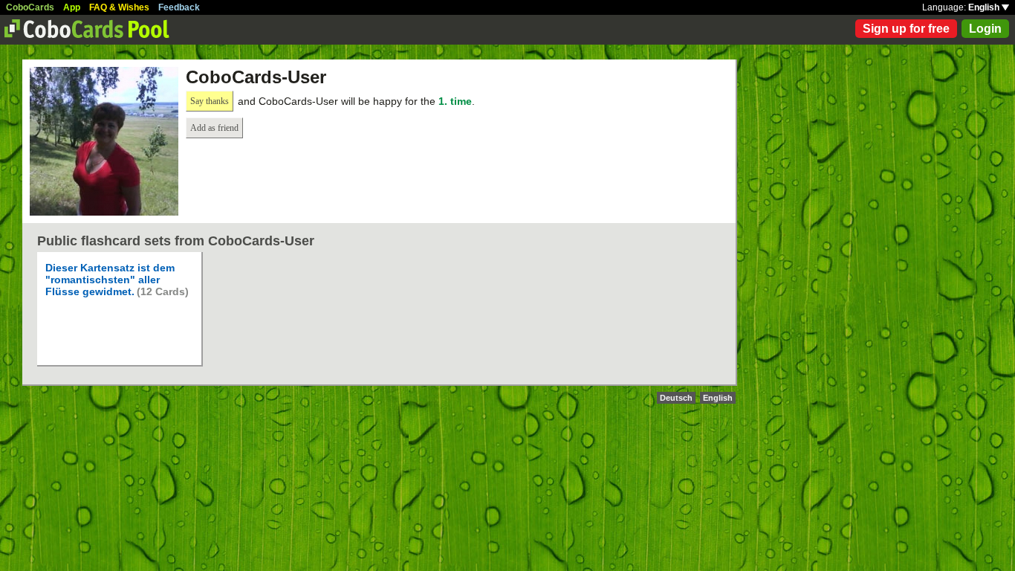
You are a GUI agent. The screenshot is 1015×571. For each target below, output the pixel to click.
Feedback (179, 7)
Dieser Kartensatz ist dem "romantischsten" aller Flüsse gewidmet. (110, 279)
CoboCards (30, 7)
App (71, 7)
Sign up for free (906, 28)
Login (985, 28)
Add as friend (214, 128)
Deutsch (676, 397)
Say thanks (209, 101)
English (985, 7)
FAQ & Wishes (119, 7)
